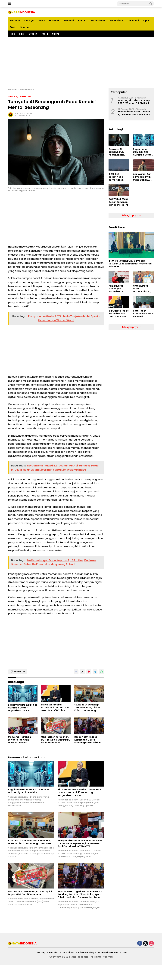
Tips (12, 33)
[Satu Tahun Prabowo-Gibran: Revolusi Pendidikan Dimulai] (143, 302)
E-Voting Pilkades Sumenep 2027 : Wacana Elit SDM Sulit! (134, 102)
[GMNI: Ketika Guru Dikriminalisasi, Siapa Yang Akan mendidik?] (143, 277)
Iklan (124, 952)
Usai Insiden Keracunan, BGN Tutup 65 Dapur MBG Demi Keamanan (56, 739)
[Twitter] (145, 943)
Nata (17, 113)
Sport (55, 33)
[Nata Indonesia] (21, 12)
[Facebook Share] (76, 671)
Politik (81, 20)
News (42, 20)
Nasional (54, 20)
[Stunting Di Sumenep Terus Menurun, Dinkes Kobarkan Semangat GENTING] (89, 693)
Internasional (98, 20)
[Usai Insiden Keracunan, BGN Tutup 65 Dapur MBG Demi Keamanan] (56, 725)
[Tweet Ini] (82, 671)
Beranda (15, 20)
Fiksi (12, 27)
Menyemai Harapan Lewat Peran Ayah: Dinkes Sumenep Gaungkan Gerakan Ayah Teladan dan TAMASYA (22, 739)
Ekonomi (69, 20)
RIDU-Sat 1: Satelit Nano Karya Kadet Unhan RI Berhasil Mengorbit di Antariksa (118, 177)
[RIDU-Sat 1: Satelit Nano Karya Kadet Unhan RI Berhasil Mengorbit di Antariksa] (119, 165)
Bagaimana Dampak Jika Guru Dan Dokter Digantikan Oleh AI (22, 707)
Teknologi (133, 20)
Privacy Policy (86, 952)
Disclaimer (68, 952)
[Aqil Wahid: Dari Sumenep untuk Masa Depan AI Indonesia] (143, 165)
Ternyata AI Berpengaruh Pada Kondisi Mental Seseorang (116, 152)
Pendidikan (116, 20)
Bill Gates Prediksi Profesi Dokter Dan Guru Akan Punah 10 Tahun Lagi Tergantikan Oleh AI (55, 707)
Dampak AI (27, 113)
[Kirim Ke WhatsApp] (101, 671)
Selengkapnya (130, 215)
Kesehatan (26, 96)
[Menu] (10, 3)
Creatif (33, 33)
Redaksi (53, 952)
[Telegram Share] (95, 671)
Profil (45, 33)
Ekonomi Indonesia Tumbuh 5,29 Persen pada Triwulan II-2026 (135, 113)
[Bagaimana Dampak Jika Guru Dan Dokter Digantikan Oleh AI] (22, 693)
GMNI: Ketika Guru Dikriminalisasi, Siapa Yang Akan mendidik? (143, 288)
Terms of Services (108, 952)
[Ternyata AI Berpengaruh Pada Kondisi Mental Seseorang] (119, 140)
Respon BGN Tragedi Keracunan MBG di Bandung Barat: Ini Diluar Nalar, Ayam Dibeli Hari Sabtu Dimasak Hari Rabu (88, 739)
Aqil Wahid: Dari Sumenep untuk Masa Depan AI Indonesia (142, 177)
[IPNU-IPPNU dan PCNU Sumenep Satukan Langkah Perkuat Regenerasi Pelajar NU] (131, 245)
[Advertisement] (81, 62)
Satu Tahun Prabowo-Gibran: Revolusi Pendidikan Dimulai (143, 313)
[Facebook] (139, 943)
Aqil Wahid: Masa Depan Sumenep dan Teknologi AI (118, 202)
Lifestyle (29, 20)
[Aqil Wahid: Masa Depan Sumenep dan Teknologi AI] (119, 190)
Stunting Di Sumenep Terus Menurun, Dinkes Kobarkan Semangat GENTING (87, 707)
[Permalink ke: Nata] (10, 114)
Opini (146, 20)
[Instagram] (151, 943)
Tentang (40, 952)
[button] (151, 3)
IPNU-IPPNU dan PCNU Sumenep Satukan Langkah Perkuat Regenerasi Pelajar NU (130, 263)
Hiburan (24, 27)
